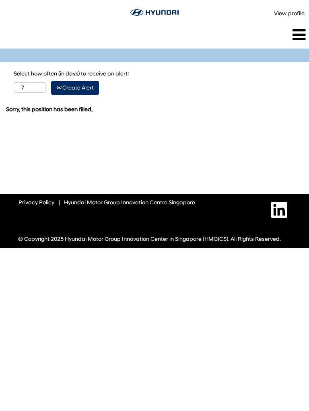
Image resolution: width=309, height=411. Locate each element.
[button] (257, 35)
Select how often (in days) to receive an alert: (71, 73)
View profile (289, 13)
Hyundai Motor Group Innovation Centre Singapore (129, 202)
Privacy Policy (36, 202)
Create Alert (77, 87)
